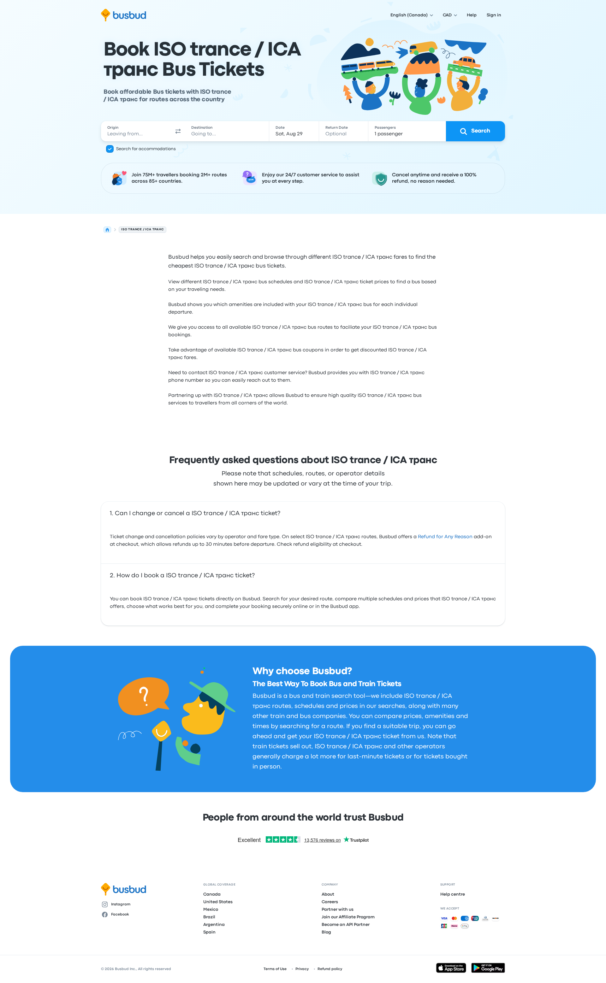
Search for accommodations (146, 149)
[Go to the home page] (123, 15)
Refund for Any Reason (445, 537)
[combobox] (136, 131)
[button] (178, 131)
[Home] (107, 230)
